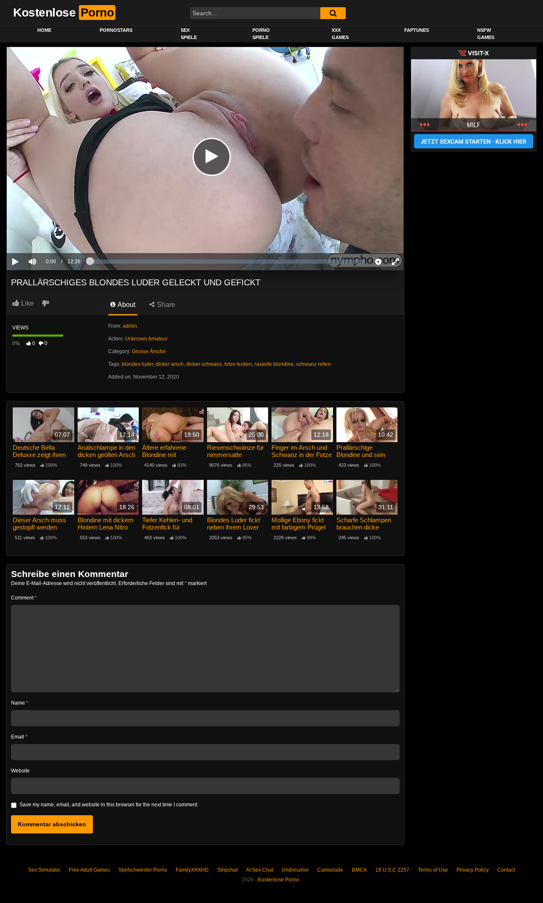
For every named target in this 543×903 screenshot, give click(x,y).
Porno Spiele (261, 34)
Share (165, 304)
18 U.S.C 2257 (392, 870)
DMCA (359, 870)
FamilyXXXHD (192, 870)
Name (19, 703)
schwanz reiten (313, 364)
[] (333, 13)
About (125, 304)
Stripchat (227, 870)
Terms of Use (433, 870)
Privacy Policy (472, 870)
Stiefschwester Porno (142, 870)
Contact (506, 870)
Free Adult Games (89, 870)
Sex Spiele (189, 34)
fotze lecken (238, 364)
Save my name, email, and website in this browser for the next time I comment (108, 805)
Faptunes (416, 30)
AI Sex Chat (259, 870)
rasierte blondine (274, 364)
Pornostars (116, 30)
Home (44, 30)
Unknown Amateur (146, 339)
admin (130, 326)
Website (20, 771)
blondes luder (137, 364)
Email (19, 737)
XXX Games (340, 34)
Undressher (295, 870)
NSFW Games (485, 34)
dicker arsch (170, 364)
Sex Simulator (44, 870)
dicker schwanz (204, 364)
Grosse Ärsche (149, 351)
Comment (24, 598)
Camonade (330, 870)
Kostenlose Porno (278, 880)
